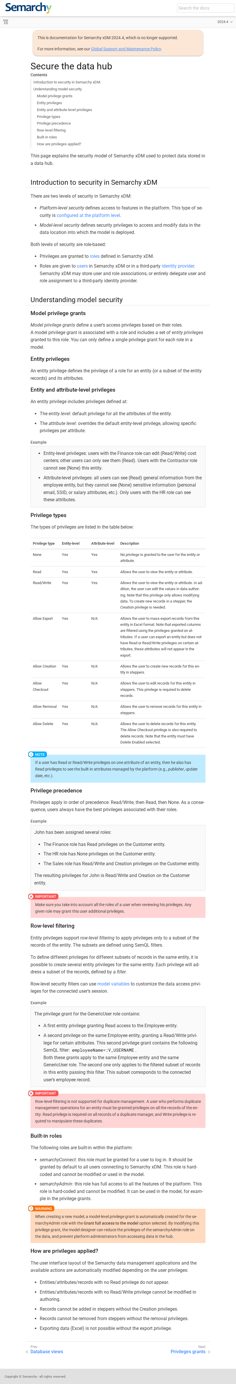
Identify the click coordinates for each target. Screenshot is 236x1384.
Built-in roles (47, 137)
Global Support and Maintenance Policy (126, 49)
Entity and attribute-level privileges (64, 110)
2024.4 (222, 22)
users (82, 266)
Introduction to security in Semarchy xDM (66, 82)
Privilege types (48, 117)
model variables (113, 984)
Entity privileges (49, 103)
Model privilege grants (55, 96)
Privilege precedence (54, 123)
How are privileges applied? (59, 144)
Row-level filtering (51, 130)
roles (95, 256)
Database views (47, 1351)
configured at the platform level (88, 215)
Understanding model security (57, 89)
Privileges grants (188, 1351)
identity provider (178, 266)
